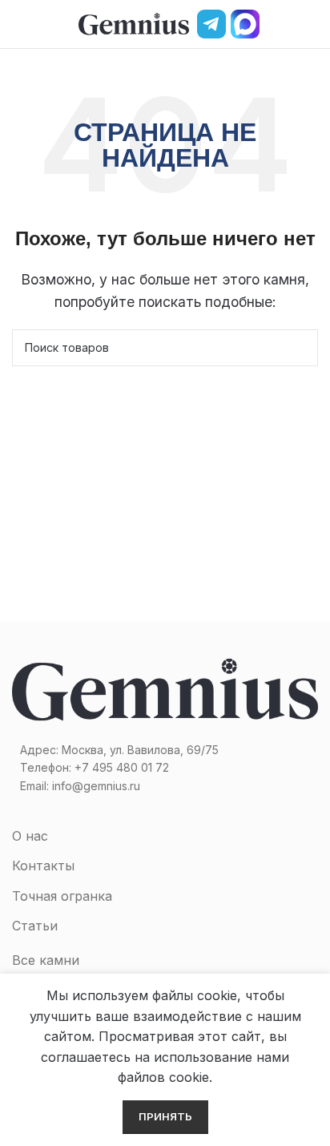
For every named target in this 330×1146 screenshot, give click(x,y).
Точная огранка (62, 896)
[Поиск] (284, 24)
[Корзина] (311, 24)
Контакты (43, 865)
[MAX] (245, 24)
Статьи (35, 926)
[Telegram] (211, 24)
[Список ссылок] (165, 768)
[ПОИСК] (299, 347)
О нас (30, 836)
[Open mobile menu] (18, 24)
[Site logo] (133, 22)
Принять (165, 1116)
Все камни (45, 960)
